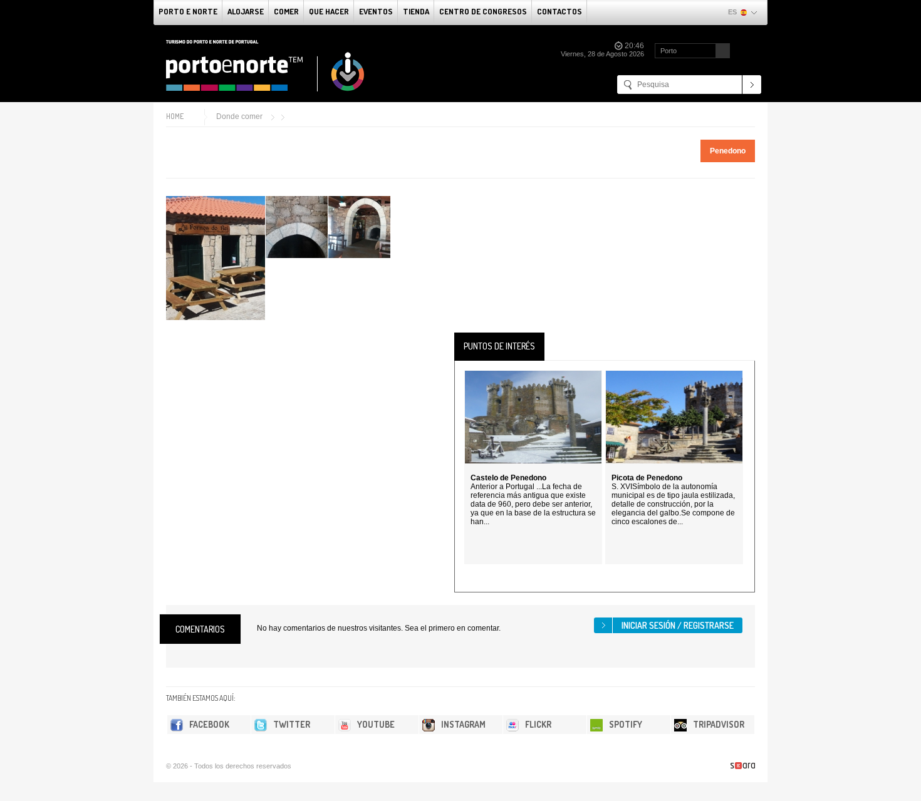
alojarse (245, 11)
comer (286, 11)
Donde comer (239, 116)
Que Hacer (329, 11)
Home (175, 116)
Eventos (376, 11)
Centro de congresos (483, 11)
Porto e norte (188, 11)
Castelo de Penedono (508, 477)
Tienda (416, 11)
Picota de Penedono (646, 477)
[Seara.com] (743, 765)
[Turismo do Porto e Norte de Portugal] (265, 65)
